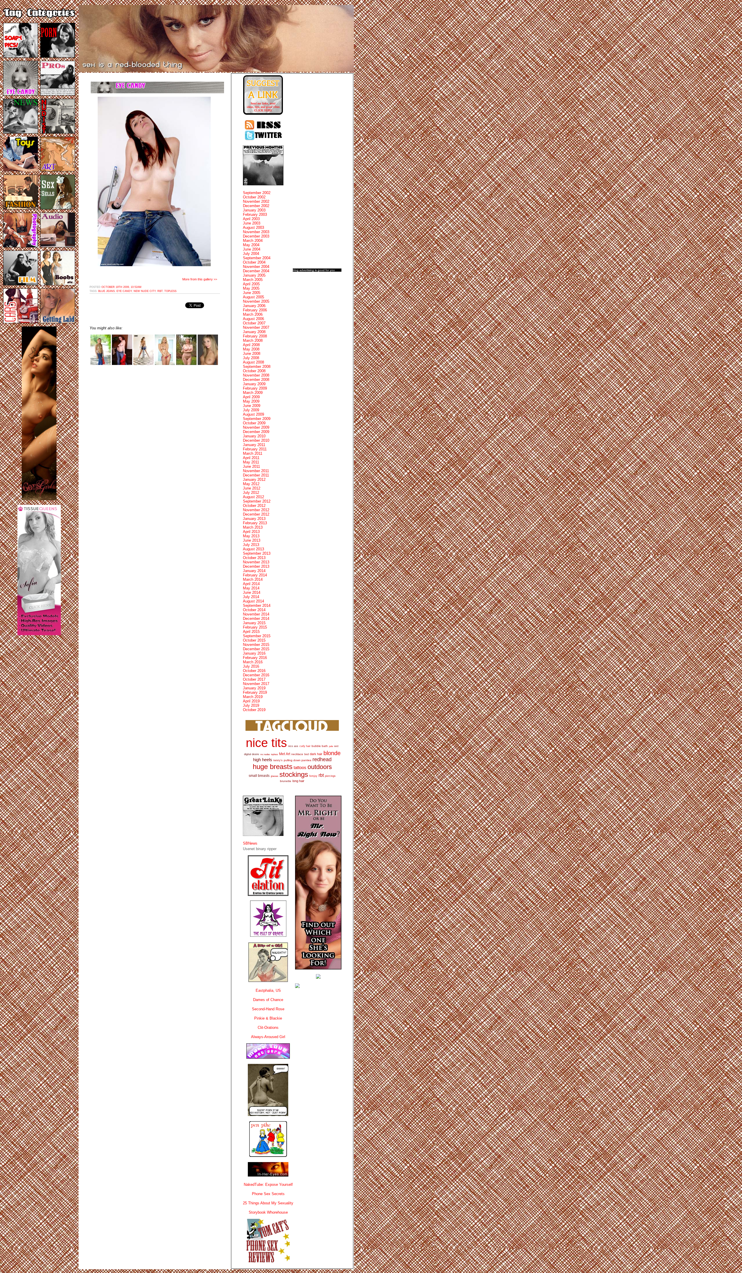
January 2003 (254, 210)
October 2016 (254, 671)
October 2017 (254, 679)
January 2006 (254, 306)
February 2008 (255, 336)
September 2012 (256, 501)
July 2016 (251, 666)
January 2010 (254, 436)
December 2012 (256, 514)
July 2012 (251, 492)
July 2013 (251, 545)
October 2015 (254, 640)
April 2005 (251, 284)
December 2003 (256, 236)
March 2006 (253, 314)
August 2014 (253, 601)
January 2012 (254, 479)
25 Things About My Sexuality (268, 1203)
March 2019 (253, 697)
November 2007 (256, 327)
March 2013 (253, 527)
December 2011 (256, 475)
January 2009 (254, 384)
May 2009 (251, 401)
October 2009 (254, 423)
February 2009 (255, 388)
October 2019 (254, 710)
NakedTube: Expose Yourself (268, 1184)
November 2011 (256, 471)
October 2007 (254, 323)
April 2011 (251, 458)
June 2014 (251, 592)
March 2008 (253, 340)
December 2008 (256, 379)
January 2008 (254, 332)
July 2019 (251, 705)
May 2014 (251, 588)
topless (170, 291)
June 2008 (251, 353)
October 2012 (254, 505)
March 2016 (253, 662)
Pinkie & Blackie (268, 1018)
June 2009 (251, 405)
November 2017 (256, 684)
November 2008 (256, 375)
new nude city (145, 291)
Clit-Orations (268, 1027)
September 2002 (256, 193)
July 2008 (251, 358)
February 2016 (255, 657)
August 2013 (253, 549)
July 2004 (251, 253)
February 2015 (255, 627)
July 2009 (251, 410)
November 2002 (256, 201)
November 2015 (256, 644)
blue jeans (106, 291)
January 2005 (254, 275)
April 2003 (251, 219)
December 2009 (256, 432)
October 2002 (254, 197)
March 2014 (253, 579)
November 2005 (256, 301)
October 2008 (254, 371)
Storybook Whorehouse (268, 1212)
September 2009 (256, 419)
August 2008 (253, 362)
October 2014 (254, 610)
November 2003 (256, 232)
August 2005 (253, 297)
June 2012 (251, 488)
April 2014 (251, 584)
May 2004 (251, 245)
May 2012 (251, 484)
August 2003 (253, 227)
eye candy (124, 291)
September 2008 (256, 366)
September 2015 (256, 636)
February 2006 (255, 310)
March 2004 (253, 240)
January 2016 (254, 653)
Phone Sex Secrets (268, 1194)
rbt (160, 291)
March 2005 (253, 279)
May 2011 (251, 462)
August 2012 (253, 497)
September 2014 (256, 605)
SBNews (250, 843)
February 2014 (255, 575)
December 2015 (256, 649)
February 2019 (255, 692)
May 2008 (251, 349)
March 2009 (253, 392)
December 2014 (256, 618)
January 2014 (254, 571)
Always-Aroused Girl (268, 1037)
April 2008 (251, 345)
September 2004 (256, 258)
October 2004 (254, 262)
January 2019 (254, 688)
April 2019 (251, 701)
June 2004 (251, 249)
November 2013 (256, 562)
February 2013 (255, 523)
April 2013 (251, 531)
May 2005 (251, 288)
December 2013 (256, 566)
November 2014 (256, 614)
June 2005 (251, 293)
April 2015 (251, 631)
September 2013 (256, 553)
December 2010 (256, 440)
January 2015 (254, 623)
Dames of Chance (268, 1000)
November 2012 (256, 510)
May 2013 (251, 536)
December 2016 (256, 675)
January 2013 (254, 518)
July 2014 (251, 597)
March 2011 (252, 453)
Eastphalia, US (268, 990)
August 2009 (253, 414)
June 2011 (251, 466)
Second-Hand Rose (268, 1009)
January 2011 (254, 445)
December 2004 (256, 271)
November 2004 (256, 266)
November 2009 (256, 427)
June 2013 (251, 540)
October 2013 (254, 558)
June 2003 (251, 223)
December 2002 (256, 206)
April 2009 (251, 397)
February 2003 (255, 214)
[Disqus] (155, 442)
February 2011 (255, 449)
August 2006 (253, 319)
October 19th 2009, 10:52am (121, 287)
